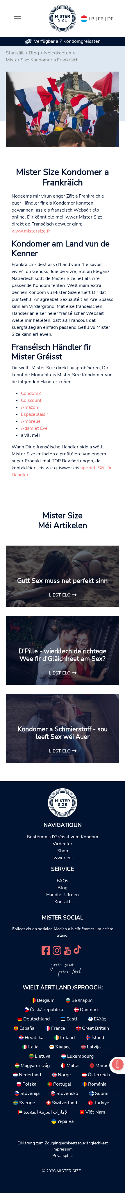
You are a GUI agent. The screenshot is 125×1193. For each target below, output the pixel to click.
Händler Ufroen (62, 895)
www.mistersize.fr (31, 231)
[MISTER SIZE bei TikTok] (77, 950)
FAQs (62, 881)
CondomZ (31, 393)
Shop (62, 851)
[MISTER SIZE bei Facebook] (46, 950)
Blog (34, 53)
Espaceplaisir (34, 414)
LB (91, 19)
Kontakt (62, 902)
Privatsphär (62, 1155)
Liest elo (60, 595)
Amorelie (31, 421)
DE (110, 19)
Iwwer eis (62, 858)
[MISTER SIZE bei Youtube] (67, 950)
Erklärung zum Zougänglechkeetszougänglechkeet (62, 1143)
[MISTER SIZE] (62, 802)
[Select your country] (84, 18)
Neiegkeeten (57, 53)
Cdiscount (31, 400)
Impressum (62, 1149)
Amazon (29, 407)
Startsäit (15, 53)
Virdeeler (62, 844)
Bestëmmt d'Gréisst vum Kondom (62, 837)
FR (101, 19)
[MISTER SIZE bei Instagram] (57, 950)
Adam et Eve (34, 428)
